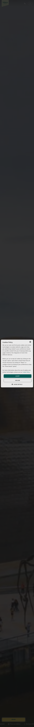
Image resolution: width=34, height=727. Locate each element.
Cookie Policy (26, 372)
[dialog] (17, 363)
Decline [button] (17, 380)
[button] (17, 384)
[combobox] (30, 342)
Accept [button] (18, 376)
